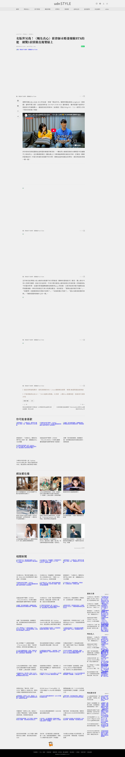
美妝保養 (47, 9)
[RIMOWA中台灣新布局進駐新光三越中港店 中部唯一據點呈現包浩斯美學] (105, 732)
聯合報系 (72, 752)
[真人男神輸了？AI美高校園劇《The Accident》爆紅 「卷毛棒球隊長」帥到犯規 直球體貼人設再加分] (27, 634)
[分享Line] (18, 106)
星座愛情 (87, 9)
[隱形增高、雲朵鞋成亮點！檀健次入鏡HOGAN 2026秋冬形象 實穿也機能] (74, 702)
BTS (32, 400)
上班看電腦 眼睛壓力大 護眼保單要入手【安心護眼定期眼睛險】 (27, 540)
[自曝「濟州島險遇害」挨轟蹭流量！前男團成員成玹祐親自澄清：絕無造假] (74, 429)
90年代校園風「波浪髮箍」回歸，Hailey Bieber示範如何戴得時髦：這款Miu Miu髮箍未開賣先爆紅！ (73, 668)
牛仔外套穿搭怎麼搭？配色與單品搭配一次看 (93, 724)
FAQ (40, 752)
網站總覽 (89, 752)
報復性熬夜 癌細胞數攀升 (71, 492)
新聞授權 (49, 752)
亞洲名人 (31, 34)
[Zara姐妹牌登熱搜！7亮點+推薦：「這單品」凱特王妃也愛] (105, 697)
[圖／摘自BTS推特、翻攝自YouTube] (50, 72)
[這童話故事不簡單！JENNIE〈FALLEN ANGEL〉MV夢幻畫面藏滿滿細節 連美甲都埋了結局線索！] (50, 429)
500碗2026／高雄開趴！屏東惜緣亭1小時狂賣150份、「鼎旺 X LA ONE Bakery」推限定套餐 (50, 577)
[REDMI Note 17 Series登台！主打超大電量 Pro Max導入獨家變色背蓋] (50, 680)
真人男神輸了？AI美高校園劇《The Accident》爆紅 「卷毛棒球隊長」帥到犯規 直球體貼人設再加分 (26, 646)
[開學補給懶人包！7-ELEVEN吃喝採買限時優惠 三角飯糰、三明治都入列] (74, 680)
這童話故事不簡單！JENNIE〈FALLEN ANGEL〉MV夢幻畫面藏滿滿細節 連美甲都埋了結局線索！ (50, 441)
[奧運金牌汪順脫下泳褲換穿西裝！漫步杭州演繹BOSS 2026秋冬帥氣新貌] (105, 711)
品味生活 (76, 9)
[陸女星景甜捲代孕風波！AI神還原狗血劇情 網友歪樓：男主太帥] (50, 634)
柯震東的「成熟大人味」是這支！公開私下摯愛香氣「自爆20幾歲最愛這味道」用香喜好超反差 (26, 713)
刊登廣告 (35, 752)
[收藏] (18, 111)
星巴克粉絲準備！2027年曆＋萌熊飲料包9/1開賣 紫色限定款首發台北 (27, 735)
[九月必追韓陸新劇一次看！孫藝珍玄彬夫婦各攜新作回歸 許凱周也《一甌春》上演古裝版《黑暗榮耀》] (27, 657)
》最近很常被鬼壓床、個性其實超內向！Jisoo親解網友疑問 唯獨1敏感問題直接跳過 (53, 390)
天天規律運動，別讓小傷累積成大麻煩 (73, 516)
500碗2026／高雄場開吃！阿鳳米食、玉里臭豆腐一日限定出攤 (73, 599)
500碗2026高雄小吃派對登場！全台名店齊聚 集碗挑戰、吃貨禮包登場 (73, 735)
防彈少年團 (26, 400)
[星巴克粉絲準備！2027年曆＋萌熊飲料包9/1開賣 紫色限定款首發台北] (27, 725)
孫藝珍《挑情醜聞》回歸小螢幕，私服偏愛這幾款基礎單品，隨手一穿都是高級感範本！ (93, 705)
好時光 (57, 9)
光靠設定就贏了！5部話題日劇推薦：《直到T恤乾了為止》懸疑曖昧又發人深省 (73, 645)
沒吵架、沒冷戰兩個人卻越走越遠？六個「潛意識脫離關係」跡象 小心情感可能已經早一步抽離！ (50, 735)
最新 (17, 9)
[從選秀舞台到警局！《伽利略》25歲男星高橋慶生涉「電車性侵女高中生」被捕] (50, 657)
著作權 (60, 752)
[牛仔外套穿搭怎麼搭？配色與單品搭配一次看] (105, 725)
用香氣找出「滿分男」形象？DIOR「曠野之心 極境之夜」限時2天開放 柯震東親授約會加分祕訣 (27, 690)
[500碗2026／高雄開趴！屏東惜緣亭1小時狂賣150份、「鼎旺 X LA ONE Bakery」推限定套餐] (50, 566)
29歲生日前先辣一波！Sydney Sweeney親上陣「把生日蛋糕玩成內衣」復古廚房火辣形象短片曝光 (26, 462)
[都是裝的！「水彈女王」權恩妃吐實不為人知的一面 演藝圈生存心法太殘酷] (27, 429)
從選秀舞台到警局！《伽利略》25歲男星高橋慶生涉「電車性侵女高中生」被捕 (73, 540)
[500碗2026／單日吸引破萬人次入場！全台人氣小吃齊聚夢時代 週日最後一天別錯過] (27, 566)
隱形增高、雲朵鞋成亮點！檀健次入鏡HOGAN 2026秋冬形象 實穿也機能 (73, 713)
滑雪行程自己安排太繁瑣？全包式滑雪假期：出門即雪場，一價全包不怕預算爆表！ (26, 517)
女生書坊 (97, 9)
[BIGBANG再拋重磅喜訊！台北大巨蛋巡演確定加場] (50, 702)
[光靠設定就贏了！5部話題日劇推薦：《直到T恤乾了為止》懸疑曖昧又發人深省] (74, 634)
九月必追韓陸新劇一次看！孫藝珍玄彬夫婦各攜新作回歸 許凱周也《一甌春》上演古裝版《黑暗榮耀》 (50, 493)
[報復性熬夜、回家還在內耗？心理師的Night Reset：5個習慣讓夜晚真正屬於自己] (74, 612)
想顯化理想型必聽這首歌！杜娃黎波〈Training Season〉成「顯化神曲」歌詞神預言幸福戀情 (50, 517)
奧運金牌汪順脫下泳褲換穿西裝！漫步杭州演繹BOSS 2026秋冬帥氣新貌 (93, 712)
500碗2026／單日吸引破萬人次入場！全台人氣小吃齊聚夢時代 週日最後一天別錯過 (26, 577)
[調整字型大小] (18, 116)
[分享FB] (18, 100)
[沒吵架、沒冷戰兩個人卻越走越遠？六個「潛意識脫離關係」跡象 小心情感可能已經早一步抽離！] (50, 725)
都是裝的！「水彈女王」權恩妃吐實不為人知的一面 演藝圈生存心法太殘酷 (26, 440)
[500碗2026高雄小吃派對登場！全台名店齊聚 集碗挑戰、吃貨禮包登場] (74, 725)
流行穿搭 (37, 9)
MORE (106, 594)
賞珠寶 (67, 9)
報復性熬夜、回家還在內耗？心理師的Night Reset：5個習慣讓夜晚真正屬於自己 (73, 622)
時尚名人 (26, 9)
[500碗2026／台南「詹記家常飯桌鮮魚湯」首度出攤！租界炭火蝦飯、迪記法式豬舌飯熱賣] (50, 589)
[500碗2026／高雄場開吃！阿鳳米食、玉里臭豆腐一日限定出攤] (74, 589)
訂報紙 (77, 752)
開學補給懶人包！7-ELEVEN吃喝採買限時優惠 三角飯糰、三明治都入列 (73, 690)
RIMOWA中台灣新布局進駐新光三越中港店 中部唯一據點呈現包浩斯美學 (93, 733)
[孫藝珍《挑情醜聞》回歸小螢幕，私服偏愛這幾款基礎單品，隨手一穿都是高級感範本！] (105, 704)
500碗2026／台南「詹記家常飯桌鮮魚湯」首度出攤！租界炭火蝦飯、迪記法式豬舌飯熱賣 (50, 600)
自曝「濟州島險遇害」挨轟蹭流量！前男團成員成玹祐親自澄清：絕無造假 (73, 440)
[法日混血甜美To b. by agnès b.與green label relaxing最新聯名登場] (105, 718)
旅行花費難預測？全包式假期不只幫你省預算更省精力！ (26, 492)
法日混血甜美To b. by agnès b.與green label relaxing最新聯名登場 (93, 718)
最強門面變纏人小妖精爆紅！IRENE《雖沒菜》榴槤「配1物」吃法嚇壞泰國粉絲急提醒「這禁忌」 (50, 540)
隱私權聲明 (65, 752)
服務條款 (55, 752)
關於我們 (83, 752)
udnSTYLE (19, 34)
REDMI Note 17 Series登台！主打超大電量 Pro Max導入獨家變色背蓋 (50, 690)
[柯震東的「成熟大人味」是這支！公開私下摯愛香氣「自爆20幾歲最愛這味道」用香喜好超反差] (27, 702)
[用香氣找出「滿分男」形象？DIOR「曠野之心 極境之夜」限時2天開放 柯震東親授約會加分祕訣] (27, 680)
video (107, 9)
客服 (44, 752)
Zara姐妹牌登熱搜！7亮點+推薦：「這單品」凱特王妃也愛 (93, 697)
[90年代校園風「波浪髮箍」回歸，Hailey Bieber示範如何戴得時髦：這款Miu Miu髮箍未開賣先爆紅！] (74, 657)
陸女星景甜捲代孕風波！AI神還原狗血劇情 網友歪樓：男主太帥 (50, 644)
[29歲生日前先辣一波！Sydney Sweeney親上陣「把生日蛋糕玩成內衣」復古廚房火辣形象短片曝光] (27, 452)
